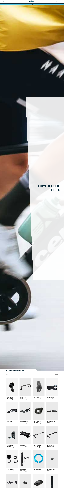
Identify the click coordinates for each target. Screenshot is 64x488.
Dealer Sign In (32, 3)
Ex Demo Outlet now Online (32, 4)
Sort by (7, 374)
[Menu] (3, 1)
